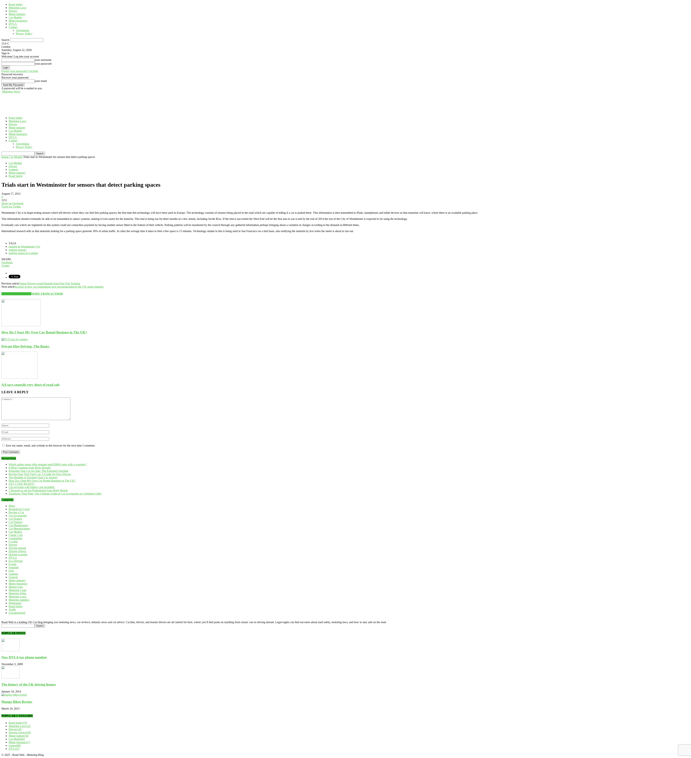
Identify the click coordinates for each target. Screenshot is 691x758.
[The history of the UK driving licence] (10, 677)
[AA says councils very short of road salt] (19, 377)
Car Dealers (15, 518)
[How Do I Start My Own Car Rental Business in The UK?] (21, 325)
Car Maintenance (18, 525)
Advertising (22, 30)
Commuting (15, 538)
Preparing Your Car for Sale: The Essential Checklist (38, 470)
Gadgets (13, 169)
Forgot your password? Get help (19, 71)
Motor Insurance (18, 20)
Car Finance (15, 522)
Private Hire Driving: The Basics (25, 346)
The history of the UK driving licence (28, 684)
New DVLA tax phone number (24, 657)
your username (43, 59)
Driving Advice (17, 551)
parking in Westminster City (24, 246)
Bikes (12, 505)
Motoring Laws (17, 7)
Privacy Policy (24, 33)
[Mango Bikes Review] (14, 694)
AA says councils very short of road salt (30, 385)
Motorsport (15, 603)
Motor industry (17, 14)
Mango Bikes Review (16, 702)
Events (12, 564)
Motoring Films (17, 593)
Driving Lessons (18, 554)
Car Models (15, 17)
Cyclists (13, 541)
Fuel (11, 570)
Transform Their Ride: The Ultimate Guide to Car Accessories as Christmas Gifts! (55, 493)
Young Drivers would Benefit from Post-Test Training (49, 283)
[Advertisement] (66, 101)
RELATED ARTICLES (16, 293)
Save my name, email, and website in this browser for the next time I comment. (50, 445)
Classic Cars (16, 535)
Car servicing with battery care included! (32, 487)
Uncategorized (17, 612)
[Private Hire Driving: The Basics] (14, 339)
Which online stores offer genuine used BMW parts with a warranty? (48, 464)
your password (43, 63)
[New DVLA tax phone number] (10, 650)
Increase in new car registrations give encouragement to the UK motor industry (59, 286)
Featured (14, 567)
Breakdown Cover (19, 509)
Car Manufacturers (19, 528)
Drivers (13, 10)
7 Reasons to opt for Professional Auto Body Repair (38, 490)
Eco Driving (16, 560)
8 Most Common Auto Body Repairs (30, 467)
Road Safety (16, 4)
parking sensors (17, 249)
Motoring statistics (19, 599)
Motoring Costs (17, 590)
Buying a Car (16, 512)
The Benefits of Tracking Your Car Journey (33, 477)
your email (41, 80)
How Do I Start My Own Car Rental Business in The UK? (44, 332)
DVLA (13, 23)
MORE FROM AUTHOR (47, 293)
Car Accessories (18, 515)
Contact (13, 27)
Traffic (12, 609)
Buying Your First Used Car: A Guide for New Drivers (40, 474)
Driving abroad (17, 548)
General (13, 577)
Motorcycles (16, 586)
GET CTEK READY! (22, 483)
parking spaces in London (23, 253)
